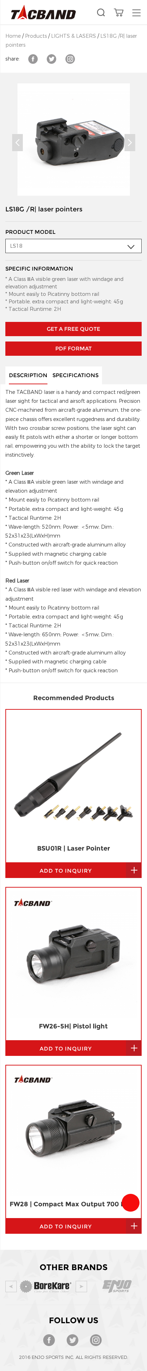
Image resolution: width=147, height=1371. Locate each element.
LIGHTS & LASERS (73, 36)
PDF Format (73, 348)
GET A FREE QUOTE (73, 328)
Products (36, 36)
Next (130, 142)
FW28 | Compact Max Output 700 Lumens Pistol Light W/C (73, 1204)
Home (13, 36)
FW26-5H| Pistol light (73, 1026)
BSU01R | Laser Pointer (73, 848)
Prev (17, 142)
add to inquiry (66, 870)
